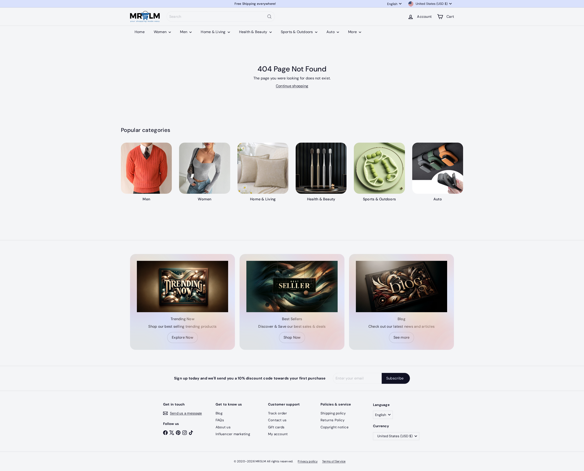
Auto (331, 31)
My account (278, 434)
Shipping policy (333, 413)
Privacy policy (307, 461)
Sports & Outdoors (297, 31)
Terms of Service (334, 461)
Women (160, 31)
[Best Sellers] (292, 286)
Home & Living (213, 31)
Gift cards (276, 427)
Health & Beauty (253, 31)
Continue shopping (292, 86)
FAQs (220, 420)
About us (223, 427)
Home (140, 31)
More (353, 31)
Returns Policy (332, 420)
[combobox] (221, 16)
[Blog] (401, 286)
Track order (277, 413)
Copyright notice (335, 427)
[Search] (269, 16)
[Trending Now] (182, 286)
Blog (219, 413)
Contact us (277, 420)
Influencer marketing (233, 434)
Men (184, 31)
